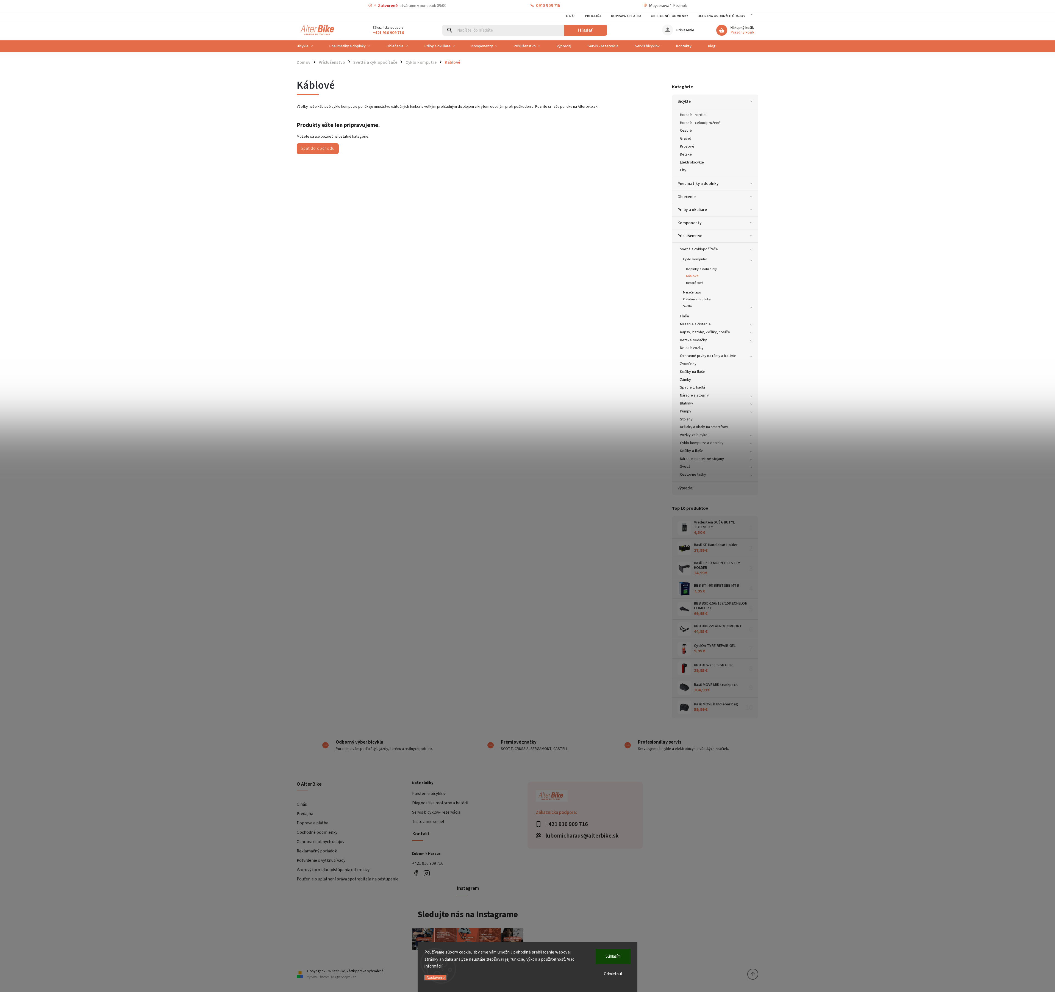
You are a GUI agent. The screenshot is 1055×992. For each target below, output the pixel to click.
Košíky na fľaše (693, 372)
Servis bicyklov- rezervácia (436, 812)
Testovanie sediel (428, 822)
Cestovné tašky (693, 474)
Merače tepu (692, 292)
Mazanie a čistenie (695, 324)
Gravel (685, 138)
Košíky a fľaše (691, 451)
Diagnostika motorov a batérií (440, 803)
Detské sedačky (693, 340)
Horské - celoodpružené (700, 123)
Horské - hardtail (693, 115)
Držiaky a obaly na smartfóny (704, 427)
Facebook (415, 873)
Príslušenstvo (690, 236)
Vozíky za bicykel (694, 435)
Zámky (685, 380)
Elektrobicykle (692, 162)
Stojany (686, 419)
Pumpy (686, 411)
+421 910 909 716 (427, 863)
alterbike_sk (426, 873)
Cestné (686, 130)
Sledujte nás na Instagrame (468, 914)
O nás (571, 16)
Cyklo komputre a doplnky (701, 443)
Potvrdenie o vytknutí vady (321, 860)
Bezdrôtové (694, 282)
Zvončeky (688, 364)
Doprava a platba (626, 16)
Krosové (687, 146)
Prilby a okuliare (692, 210)
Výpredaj (685, 488)
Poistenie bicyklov (429, 794)
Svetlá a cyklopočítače (699, 249)
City (683, 170)
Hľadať (585, 30)
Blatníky (686, 403)
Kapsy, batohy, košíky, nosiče (705, 332)
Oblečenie (687, 197)
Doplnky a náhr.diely (701, 269)
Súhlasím (613, 956)
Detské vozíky (692, 348)
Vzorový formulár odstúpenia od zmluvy (333, 870)
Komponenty (689, 223)
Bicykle (684, 101)
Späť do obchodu (318, 148)
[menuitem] (309, 46)
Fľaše (684, 316)
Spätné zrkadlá (692, 387)
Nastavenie (436, 978)
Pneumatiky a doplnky (698, 184)
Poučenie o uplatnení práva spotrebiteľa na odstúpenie (347, 879)
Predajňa (593, 16)
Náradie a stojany (694, 395)
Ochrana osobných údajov (721, 16)
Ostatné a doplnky (697, 299)
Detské (686, 154)
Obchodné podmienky (669, 16)
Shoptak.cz (348, 977)
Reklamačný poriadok (317, 851)
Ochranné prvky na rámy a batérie (708, 356)
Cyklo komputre (695, 259)
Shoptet (323, 977)
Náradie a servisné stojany (702, 459)
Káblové (692, 275)
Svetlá (687, 306)
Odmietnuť (613, 974)
